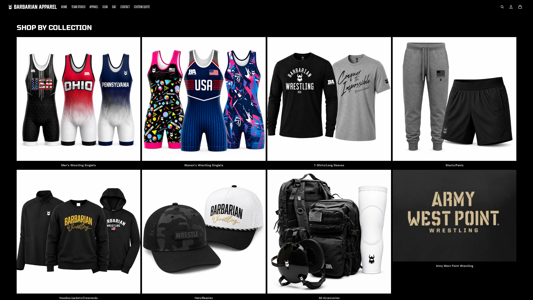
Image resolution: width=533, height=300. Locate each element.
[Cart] (520, 6)
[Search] (502, 6)
